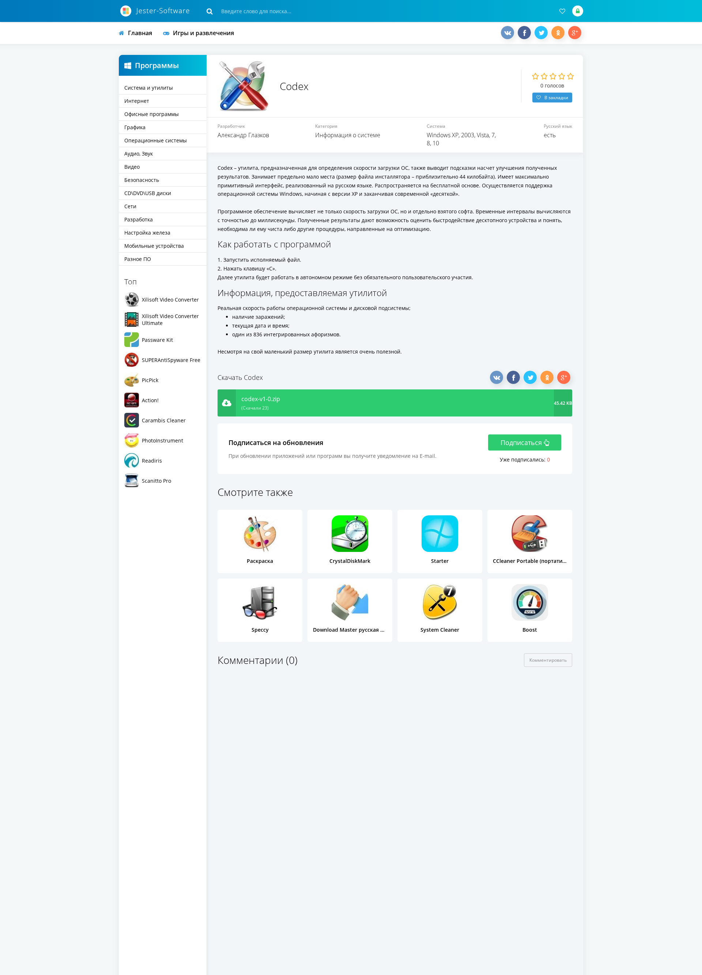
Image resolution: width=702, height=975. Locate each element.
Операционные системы (155, 140)
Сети (130, 206)
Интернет (136, 100)
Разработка (138, 219)
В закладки (556, 97)
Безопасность (141, 179)
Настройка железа (147, 232)
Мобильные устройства (154, 245)
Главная (140, 33)
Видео (132, 166)
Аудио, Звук (138, 153)
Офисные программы (151, 114)
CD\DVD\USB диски (147, 193)
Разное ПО (137, 258)
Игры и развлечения (203, 33)
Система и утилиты (148, 87)
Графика (135, 127)
